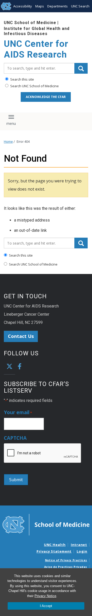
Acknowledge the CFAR (46, 97)
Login (82, 551)
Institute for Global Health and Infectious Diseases (37, 31)
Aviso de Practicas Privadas (65, 567)
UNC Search (80, 6)
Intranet (79, 544)
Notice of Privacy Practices (66, 560)
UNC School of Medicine (30, 22)
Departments (57, 6)
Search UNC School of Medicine (34, 86)
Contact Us (21, 336)
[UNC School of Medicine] (46, 524)
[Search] (81, 68)
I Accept (46, 606)
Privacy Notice (45, 596)
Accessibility (22, 6)
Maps (39, 6)
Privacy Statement (54, 551)
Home (8, 142)
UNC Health (55, 544)
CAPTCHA (15, 438)
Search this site (21, 79)
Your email (18, 412)
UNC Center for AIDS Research (36, 49)
